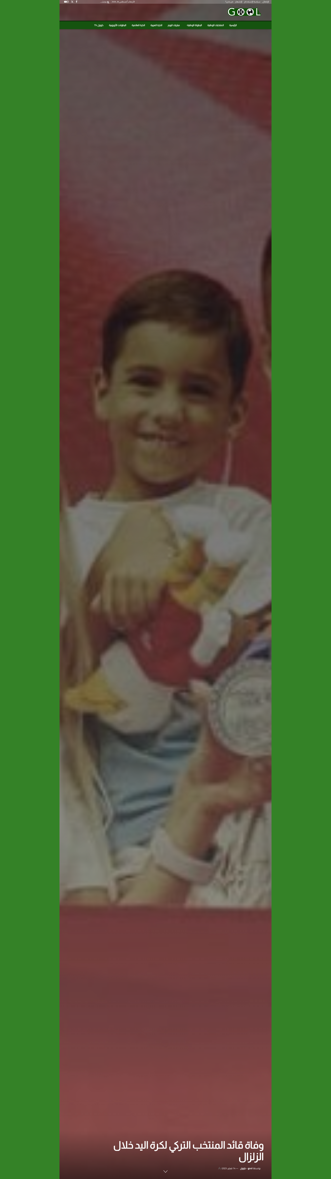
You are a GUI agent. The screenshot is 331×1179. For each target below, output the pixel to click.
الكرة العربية (156, 25)
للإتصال (265, 2)
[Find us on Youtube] (65, 2)
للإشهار (238, 2)
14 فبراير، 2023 (228, 1168)
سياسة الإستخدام (252, 2)
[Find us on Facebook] (76, 2)
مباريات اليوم (174, 25)
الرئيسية (233, 25)
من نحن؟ (229, 2)
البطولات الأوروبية (117, 25)
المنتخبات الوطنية (215, 25)
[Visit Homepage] (244, 12)
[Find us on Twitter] (72, 2)
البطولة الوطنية (194, 25)
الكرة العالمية (138, 25)
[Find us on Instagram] (68, 2)
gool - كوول (246, 1168)
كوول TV (98, 25)
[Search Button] (107, 1)
